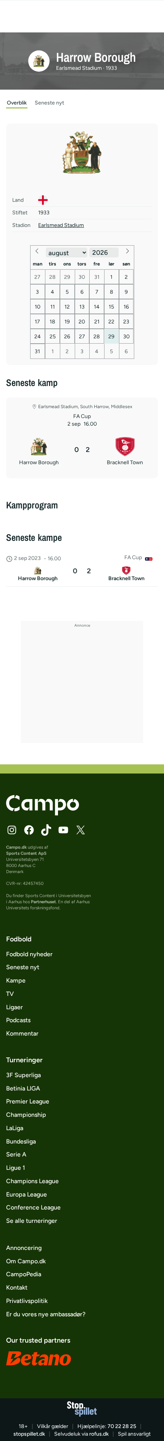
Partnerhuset (43, 901)
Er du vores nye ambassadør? (45, 1314)
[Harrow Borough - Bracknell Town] (82, 569)
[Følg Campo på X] (80, 830)
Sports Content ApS (26, 853)
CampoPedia (23, 1274)
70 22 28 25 (122, 1426)
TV (10, 993)
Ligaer (14, 1007)
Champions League (32, 1181)
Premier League (27, 1101)
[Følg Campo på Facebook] (29, 830)
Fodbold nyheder (29, 954)
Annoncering (24, 1247)
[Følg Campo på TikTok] (46, 830)
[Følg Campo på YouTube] (63, 830)
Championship (26, 1114)
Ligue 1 (15, 1167)
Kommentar (22, 1033)
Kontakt (16, 1287)
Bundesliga (21, 1141)
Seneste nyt (22, 967)
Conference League (33, 1207)
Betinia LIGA (23, 1088)
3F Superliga (23, 1075)
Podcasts (18, 1020)
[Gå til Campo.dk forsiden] (42, 813)
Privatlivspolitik (27, 1300)
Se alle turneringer (31, 1220)
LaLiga (14, 1128)
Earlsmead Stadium (61, 225)
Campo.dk (16, 847)
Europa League (26, 1194)
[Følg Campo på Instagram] (12, 830)
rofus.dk (99, 1434)
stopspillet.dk (29, 1434)
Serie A (16, 1154)
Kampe (16, 980)
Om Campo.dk (26, 1261)
